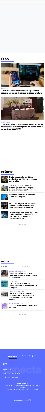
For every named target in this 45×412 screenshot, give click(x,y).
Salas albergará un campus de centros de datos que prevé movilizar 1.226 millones (23, 275)
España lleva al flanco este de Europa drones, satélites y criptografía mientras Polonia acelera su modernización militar (23, 215)
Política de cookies (10, 377)
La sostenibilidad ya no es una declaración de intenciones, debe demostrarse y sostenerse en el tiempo (21, 296)
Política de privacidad (11, 373)
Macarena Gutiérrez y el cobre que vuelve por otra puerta (22, 195)
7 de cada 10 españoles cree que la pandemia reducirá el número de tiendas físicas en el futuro (21, 91)
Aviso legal (7, 370)
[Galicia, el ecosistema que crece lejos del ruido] (4, 306)
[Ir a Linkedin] (26, 355)
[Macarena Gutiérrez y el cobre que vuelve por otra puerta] (4, 197)
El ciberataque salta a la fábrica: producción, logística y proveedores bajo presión (23, 179)
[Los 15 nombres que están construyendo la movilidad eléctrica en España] (4, 284)
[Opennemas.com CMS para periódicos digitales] (22, 400)
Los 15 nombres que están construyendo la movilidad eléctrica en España (23, 285)
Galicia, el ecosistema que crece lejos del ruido (23, 306)
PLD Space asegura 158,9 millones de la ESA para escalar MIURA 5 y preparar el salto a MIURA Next (22, 205)
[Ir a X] (22, 355)
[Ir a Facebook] (19, 355)
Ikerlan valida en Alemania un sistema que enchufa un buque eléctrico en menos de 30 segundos (22, 187)
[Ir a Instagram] (29, 355)
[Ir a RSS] (36, 355)
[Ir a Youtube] (32, 355)
